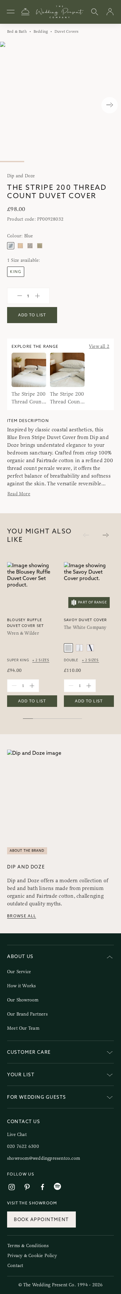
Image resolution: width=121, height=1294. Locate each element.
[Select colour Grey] (30, 245)
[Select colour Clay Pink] (20, 245)
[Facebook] (42, 1187)
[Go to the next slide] (105, 535)
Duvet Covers (66, 31)
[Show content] (110, 1053)
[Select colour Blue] (10, 245)
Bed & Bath (17, 31)
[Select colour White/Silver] (79, 647)
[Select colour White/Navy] (90, 647)
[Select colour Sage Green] (39, 245)
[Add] (37, 296)
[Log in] (110, 12)
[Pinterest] (27, 1187)
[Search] (94, 12)
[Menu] (10, 12)
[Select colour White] (68, 647)
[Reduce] (20, 296)
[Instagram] (11, 1187)
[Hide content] (110, 957)
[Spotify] (57, 1187)
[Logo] (60, 12)
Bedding (41, 31)
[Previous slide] (11, 105)
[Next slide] (109, 105)
